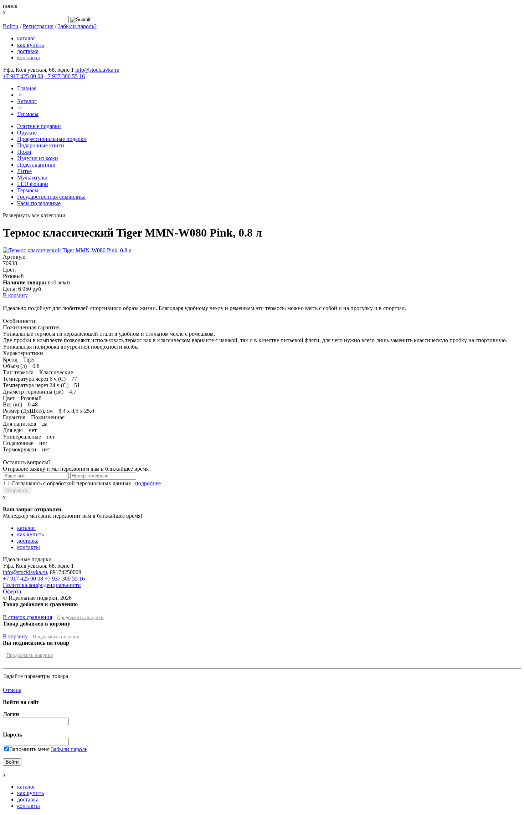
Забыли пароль (69, 749)
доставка (27, 51)
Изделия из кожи (37, 158)
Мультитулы (32, 177)
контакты (28, 58)
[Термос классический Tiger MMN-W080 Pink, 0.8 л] (67, 250)
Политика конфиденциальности (42, 585)
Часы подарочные (39, 203)
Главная (26, 88)
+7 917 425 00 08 (23, 76)
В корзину (15, 295)
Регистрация (38, 26)
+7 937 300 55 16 (65, 76)
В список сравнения (27, 617)
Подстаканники (36, 165)
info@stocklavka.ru (97, 70)
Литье (24, 171)
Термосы (27, 114)
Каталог (27, 101)
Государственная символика (51, 197)
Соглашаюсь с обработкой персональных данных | (86, 483)
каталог (26, 38)
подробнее (148, 483)
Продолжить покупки (80, 617)
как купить (30, 45)
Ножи (24, 152)
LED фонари (32, 184)
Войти (11, 26)
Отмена (12, 690)
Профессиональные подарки (52, 139)
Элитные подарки (39, 126)
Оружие (27, 133)
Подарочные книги (40, 145)
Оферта (12, 591)
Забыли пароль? (77, 26)
